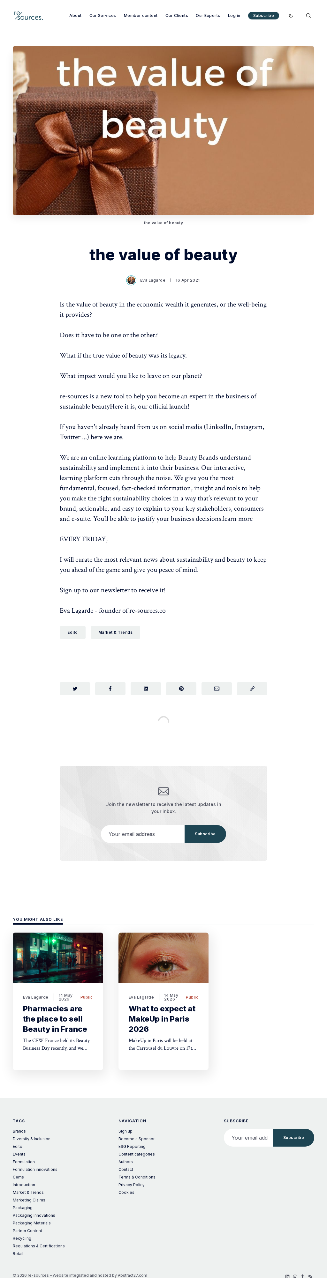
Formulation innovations (35, 1169)
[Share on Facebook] (110, 688)
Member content (141, 15)
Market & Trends (115, 632)
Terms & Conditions (137, 1177)
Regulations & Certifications (39, 1246)
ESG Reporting (132, 1146)
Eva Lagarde (153, 280)
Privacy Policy (131, 1184)
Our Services (102, 15)
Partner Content (27, 1230)
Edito (72, 632)
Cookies (126, 1192)
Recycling (22, 1238)
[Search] (308, 15)
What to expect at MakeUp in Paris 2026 (162, 1019)
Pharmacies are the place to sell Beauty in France (55, 1019)
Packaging (23, 1207)
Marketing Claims (29, 1200)
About (75, 15)
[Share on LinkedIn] (146, 688)
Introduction (24, 1184)
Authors (125, 1161)
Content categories (136, 1154)
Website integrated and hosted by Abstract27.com (100, 1275)
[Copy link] (252, 688)
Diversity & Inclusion (31, 1138)
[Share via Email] (217, 688)
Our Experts (208, 15)
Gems (18, 1177)
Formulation (24, 1161)
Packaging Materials (32, 1223)
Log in (234, 15)
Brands (19, 1131)
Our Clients (176, 15)
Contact (125, 1169)
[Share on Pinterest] (181, 688)
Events (19, 1154)
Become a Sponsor (136, 1138)
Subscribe (263, 15)
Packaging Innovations (34, 1215)
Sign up (125, 1131)
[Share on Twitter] (75, 688)
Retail (18, 1253)
